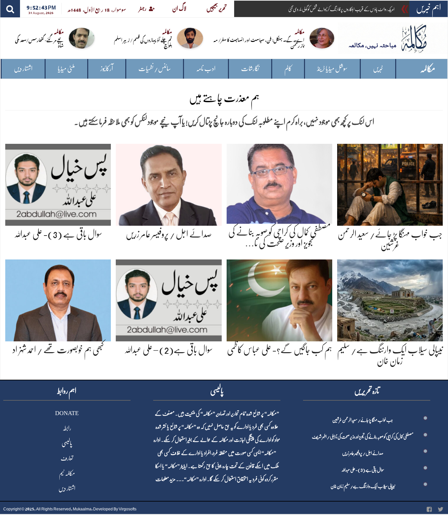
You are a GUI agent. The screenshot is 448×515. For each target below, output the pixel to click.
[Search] (10, 9)
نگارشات (250, 68)
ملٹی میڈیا (66, 68)
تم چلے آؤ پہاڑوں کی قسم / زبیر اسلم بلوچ (143, 42)
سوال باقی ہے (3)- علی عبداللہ (58, 234)
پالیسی (67, 443)
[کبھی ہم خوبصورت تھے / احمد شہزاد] (58, 299)
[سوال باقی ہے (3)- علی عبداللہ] (58, 184)
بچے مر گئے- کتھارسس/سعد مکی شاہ (39, 42)
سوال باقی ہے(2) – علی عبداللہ (168, 350)
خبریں (378, 68)
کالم (288, 68)
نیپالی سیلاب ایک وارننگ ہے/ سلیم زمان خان (363, 486)
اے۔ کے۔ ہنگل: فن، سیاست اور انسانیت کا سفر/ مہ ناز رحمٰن (259, 42)
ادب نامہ (205, 68)
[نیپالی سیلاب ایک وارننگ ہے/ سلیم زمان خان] (390, 299)
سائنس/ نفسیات (154, 68)
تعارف (67, 458)
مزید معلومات (165, 479)
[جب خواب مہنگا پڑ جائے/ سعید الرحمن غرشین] (390, 184)
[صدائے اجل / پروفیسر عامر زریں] (168, 184)
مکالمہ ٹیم (67, 473)
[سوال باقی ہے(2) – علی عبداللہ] (168, 299)
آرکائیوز (106, 68)
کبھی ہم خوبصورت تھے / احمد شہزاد (58, 350)
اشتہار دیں (23, 68)
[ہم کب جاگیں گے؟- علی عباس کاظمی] (279, 299)
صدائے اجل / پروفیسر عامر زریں (169, 234)
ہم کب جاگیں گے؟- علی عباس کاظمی (279, 350)
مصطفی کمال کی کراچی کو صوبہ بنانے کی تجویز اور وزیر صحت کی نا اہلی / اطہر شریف (363, 437)
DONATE (67, 413)
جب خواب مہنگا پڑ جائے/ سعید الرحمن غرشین (362, 420)
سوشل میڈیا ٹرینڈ (332, 68)
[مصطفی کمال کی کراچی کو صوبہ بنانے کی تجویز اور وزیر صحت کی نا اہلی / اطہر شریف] (279, 183)
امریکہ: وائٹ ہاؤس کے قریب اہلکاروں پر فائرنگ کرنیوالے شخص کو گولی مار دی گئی (341, 9)
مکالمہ (427, 69)
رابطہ (67, 428)
